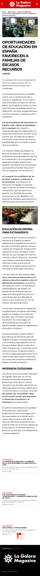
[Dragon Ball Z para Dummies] (20, 515)
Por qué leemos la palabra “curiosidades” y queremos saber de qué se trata (19, 496)
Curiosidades (7, 459)
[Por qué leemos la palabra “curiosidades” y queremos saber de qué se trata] (20, 482)
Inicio (4, 12)
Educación (12, 12)
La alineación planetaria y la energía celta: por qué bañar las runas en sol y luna (19, 463)
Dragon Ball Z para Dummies (14, 528)
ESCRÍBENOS (16, 548)
